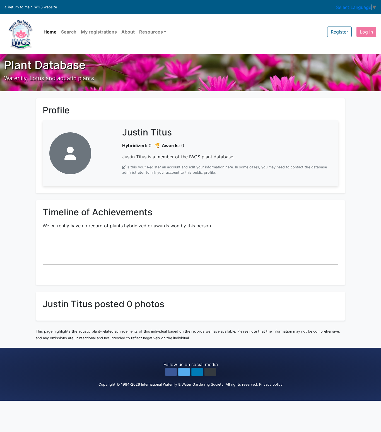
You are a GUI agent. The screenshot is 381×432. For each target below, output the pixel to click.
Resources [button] (151, 32)
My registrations (99, 32)
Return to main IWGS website (32, 7)
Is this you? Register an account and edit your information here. (180, 167)
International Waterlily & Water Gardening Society (182, 384)
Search (68, 32)
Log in (366, 32)
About (128, 32)
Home (50, 32)
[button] (171, 372)
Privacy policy (271, 384)
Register (339, 32)
